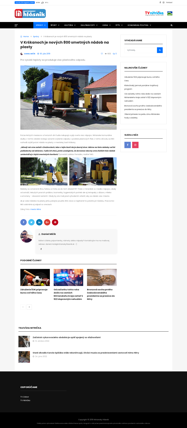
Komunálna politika (138, 25)
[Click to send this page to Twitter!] (31, 222)
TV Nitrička (25, 400)
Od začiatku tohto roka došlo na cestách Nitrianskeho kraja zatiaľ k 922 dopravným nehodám (142, 97)
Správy (39, 25)
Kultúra (68, 25)
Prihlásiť (169, 2)
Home (26, 36)
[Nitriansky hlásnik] (30, 13)
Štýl (118, 25)
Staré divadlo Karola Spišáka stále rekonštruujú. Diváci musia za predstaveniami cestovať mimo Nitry (86, 352)
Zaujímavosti (88, 25)
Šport (54, 25)
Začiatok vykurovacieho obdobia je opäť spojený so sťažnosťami (66, 337)
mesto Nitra (35, 209)
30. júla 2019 (45, 53)
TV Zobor (24, 396)
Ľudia (105, 25)
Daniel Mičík (48, 234)
